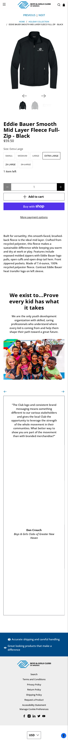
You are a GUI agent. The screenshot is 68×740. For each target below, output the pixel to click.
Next (42, 15)
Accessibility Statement (34, 705)
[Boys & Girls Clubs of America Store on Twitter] (38, 716)
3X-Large (26, 164)
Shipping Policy (34, 694)
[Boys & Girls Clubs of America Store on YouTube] (43, 716)
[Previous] (24, 96)
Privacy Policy (34, 684)
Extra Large (51, 155)
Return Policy (34, 689)
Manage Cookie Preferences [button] (34, 709)
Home (22, 22)
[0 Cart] (63, 4)
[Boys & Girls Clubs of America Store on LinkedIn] (34, 716)
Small (9, 155)
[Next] (43, 96)
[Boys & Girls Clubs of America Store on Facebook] (24, 716)
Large (35, 155)
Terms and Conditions (34, 679)
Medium (22, 155)
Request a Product (34, 699)
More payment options (34, 217)
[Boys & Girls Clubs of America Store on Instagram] (29, 716)
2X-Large (10, 164)
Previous (29, 15)
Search (34, 674)
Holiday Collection (39, 22)
